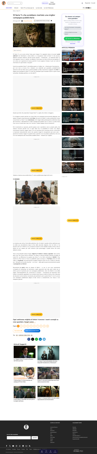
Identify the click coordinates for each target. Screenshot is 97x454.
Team (30, 449)
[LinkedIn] (40, 339)
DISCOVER (45, 3)
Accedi (93, 3)
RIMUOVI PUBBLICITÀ (36, 108)
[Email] (44, 339)
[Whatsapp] (90, 7)
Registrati (87, 3)
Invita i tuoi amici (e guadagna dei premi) (80, 437)
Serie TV (18, 10)
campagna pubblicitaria (24, 335)
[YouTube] (87, 7)
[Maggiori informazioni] (51, 20)
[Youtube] (13, 446)
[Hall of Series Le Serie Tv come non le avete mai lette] (4, 3)
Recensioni (52, 430)
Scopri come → (30, 322)
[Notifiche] (82, 3)
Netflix (51, 435)
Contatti (14, 449)
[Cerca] (20, 3)
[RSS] (29, 446)
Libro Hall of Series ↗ (76, 435)
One (31, 335)
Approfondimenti (53, 432)
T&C (27, 449)
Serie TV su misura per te (27, 8)
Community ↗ (75, 432)
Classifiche (52, 442)
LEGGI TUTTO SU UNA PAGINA (32, 330)
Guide (51, 440)
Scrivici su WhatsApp (74, 38)
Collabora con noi (37, 449)
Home (14, 10)
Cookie (23, 449)
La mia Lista (39, 8)
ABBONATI (74, 428)
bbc (17, 335)
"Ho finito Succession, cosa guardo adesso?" (72, 28)
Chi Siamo (8, 449)
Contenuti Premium (54, 427)
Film (51, 433)
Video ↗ (74, 433)
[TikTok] (88, 7)
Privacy (18, 449)
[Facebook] (83, 7)
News (51, 428)
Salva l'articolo (17, 50)
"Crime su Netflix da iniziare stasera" (71, 33)
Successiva (17, 330)
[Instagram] (85, 7)
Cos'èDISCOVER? (52, 3)
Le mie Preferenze (48, 8)
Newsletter (75, 430)
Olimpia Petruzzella (27, 21)
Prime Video (52, 437)
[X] (32, 339)
